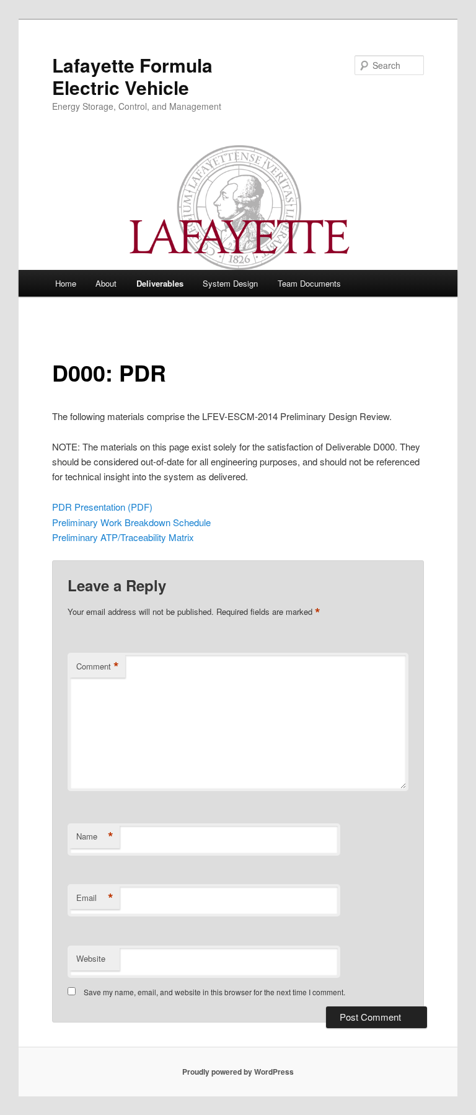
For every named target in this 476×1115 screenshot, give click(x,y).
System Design (230, 283)
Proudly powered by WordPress (238, 1071)
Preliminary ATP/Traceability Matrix (123, 537)
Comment (97, 666)
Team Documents (309, 283)
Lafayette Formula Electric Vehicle (132, 76)
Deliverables (159, 283)
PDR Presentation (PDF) (102, 506)
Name (94, 836)
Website (90, 958)
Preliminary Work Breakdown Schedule (131, 522)
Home (65, 283)
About (106, 283)
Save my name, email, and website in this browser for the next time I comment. (214, 992)
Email (94, 898)
